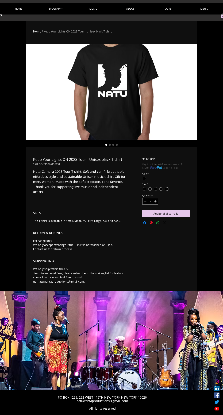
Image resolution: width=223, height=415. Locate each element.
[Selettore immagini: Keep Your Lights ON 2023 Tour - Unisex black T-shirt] (106, 145)
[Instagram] (217, 381)
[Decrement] (145, 201)
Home (37, 31)
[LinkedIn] (217, 388)
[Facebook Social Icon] (217, 395)
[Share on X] (164, 223)
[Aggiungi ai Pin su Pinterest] (151, 223)
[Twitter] (217, 402)
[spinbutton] (150, 201)
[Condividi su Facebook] (145, 223)
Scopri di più (170, 167)
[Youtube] (217, 409)
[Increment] (156, 201)
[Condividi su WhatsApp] (158, 223)
